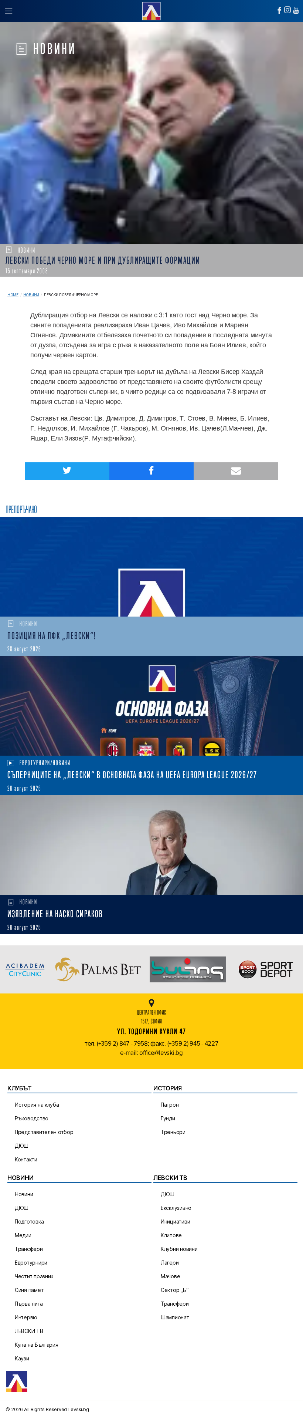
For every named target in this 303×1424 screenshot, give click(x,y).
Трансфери (29, 1249)
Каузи (22, 1358)
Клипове (171, 1235)
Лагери (169, 1262)
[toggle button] (8, 11)
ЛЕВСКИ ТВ (29, 1331)
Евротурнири (31, 1262)
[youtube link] (296, 10)
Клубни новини (179, 1249)
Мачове (170, 1276)
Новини (31, 295)
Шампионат (175, 1317)
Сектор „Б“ (174, 1290)
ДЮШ (21, 1146)
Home (12, 295)
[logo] (151, 10)
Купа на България (36, 1345)
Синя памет (29, 1290)
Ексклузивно (176, 1208)
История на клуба (37, 1104)
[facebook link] (279, 10)
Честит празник (34, 1276)
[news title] (151, 567)
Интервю (26, 1317)
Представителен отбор (44, 1132)
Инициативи (175, 1221)
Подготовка (29, 1221)
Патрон (169, 1104)
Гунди (168, 1118)
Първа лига (28, 1303)
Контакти (26, 1159)
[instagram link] (287, 10)
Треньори (173, 1132)
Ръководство (31, 1118)
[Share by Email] (236, 471)
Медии (23, 1235)
